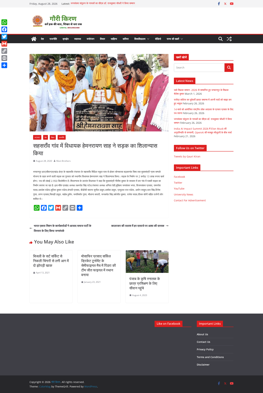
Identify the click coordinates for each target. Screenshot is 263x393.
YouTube (179, 188)
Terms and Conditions (210, 357)
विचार (102, 39)
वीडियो (158, 39)
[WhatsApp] (4, 22)
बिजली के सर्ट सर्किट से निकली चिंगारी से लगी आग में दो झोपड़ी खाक (51, 261)
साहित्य (114, 39)
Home (37, 137)
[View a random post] (229, 39)
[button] (147, 38)
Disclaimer (203, 364)
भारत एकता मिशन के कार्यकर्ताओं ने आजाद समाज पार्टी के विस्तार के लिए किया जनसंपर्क (62, 228)
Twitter (178, 182)
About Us (202, 334)
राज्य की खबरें (173, 39)
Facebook (179, 176)
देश (42, 39)
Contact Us (203, 342)
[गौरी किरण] (34, 39)
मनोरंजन (90, 39)
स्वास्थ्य (77, 39)
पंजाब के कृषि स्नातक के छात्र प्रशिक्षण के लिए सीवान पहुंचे (144, 283)
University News (183, 194)
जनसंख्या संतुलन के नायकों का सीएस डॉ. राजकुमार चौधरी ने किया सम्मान (103, 3)
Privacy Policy (205, 349)
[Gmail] (4, 43)
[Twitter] (4, 36)
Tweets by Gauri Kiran (187, 156)
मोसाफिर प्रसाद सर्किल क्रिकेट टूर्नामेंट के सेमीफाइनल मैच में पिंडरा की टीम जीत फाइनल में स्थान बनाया (98, 265)
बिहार (52, 137)
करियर (126, 39)
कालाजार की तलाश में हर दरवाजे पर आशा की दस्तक (137, 226)
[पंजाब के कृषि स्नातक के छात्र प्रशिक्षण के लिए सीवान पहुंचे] (147, 253)
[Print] (4, 58)
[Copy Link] (4, 51)
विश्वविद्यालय (139, 39)
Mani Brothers (63, 160)
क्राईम (66, 39)
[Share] (4, 65)
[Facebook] (4, 29)
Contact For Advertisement (190, 200)
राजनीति (53, 39)
